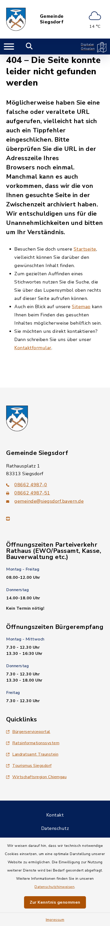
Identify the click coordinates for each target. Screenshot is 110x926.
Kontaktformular (32, 348)
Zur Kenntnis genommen (55, 902)
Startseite (85, 249)
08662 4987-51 (32, 493)
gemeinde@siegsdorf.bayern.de (49, 501)
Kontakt (55, 815)
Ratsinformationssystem (35, 743)
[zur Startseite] (16, 19)
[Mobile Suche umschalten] (29, 46)
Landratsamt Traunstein (35, 754)
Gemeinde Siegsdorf (52, 19)
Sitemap (81, 307)
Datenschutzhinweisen (54, 886)
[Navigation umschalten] (9, 46)
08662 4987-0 (30, 485)
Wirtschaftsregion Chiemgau (39, 777)
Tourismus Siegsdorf (32, 765)
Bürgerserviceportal (31, 732)
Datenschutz (55, 828)
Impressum (55, 919)
